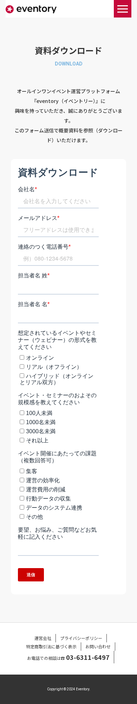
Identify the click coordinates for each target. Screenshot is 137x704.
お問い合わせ (98, 646)
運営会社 (42, 638)
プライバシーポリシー (81, 638)
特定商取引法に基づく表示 (51, 646)
